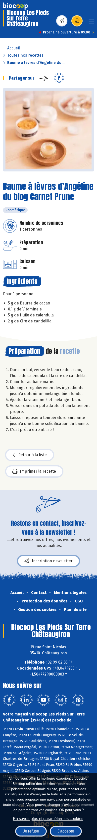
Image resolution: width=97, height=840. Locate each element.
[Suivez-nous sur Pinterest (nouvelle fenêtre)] (78, 700)
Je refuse (31, 831)
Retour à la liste (32, 454)
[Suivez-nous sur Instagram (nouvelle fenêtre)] (60, 700)
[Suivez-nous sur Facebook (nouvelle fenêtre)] (9, 700)
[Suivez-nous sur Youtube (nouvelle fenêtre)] (43, 700)
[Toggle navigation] (91, 22)
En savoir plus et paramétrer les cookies (48, 819)
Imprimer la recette (38, 471)
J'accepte (65, 831)
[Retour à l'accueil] (15, 6)
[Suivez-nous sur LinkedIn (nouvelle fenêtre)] (26, 700)
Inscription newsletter (52, 561)
